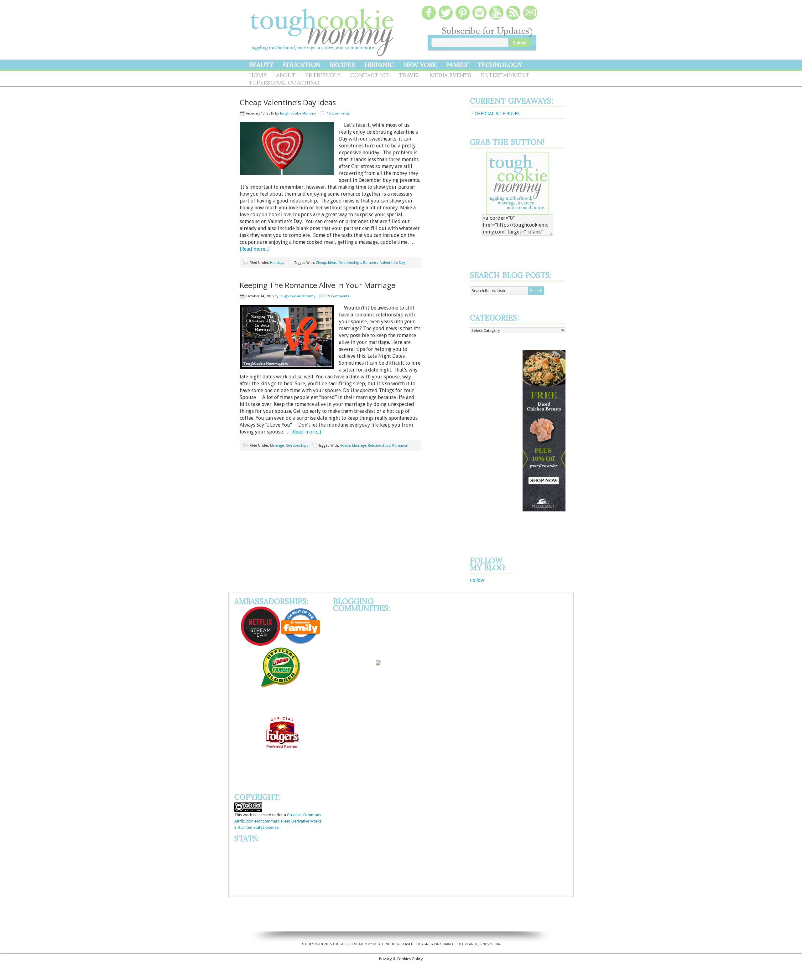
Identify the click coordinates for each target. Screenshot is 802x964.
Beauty (261, 65)
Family (457, 65)
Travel (409, 75)
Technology (500, 65)
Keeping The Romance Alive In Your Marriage (317, 285)
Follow (477, 580)
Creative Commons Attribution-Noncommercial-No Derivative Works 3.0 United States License (277, 821)
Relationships (350, 263)
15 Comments (338, 113)
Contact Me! (370, 75)
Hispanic (379, 65)
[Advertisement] (495, 444)
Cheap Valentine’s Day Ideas (288, 102)
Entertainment (505, 75)
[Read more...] (254, 249)
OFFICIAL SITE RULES (497, 113)
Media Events (450, 75)
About (286, 75)
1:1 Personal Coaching (284, 82)
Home (258, 75)
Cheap (321, 263)
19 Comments (337, 296)
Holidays (277, 263)
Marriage (277, 446)
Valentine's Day (392, 263)
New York (420, 65)
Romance (370, 263)
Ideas (332, 263)
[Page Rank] (280, 889)
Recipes (342, 65)
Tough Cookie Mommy (322, 28)
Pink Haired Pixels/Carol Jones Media (467, 944)
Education (301, 65)
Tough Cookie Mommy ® (354, 944)
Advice (345, 446)
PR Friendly (323, 75)
